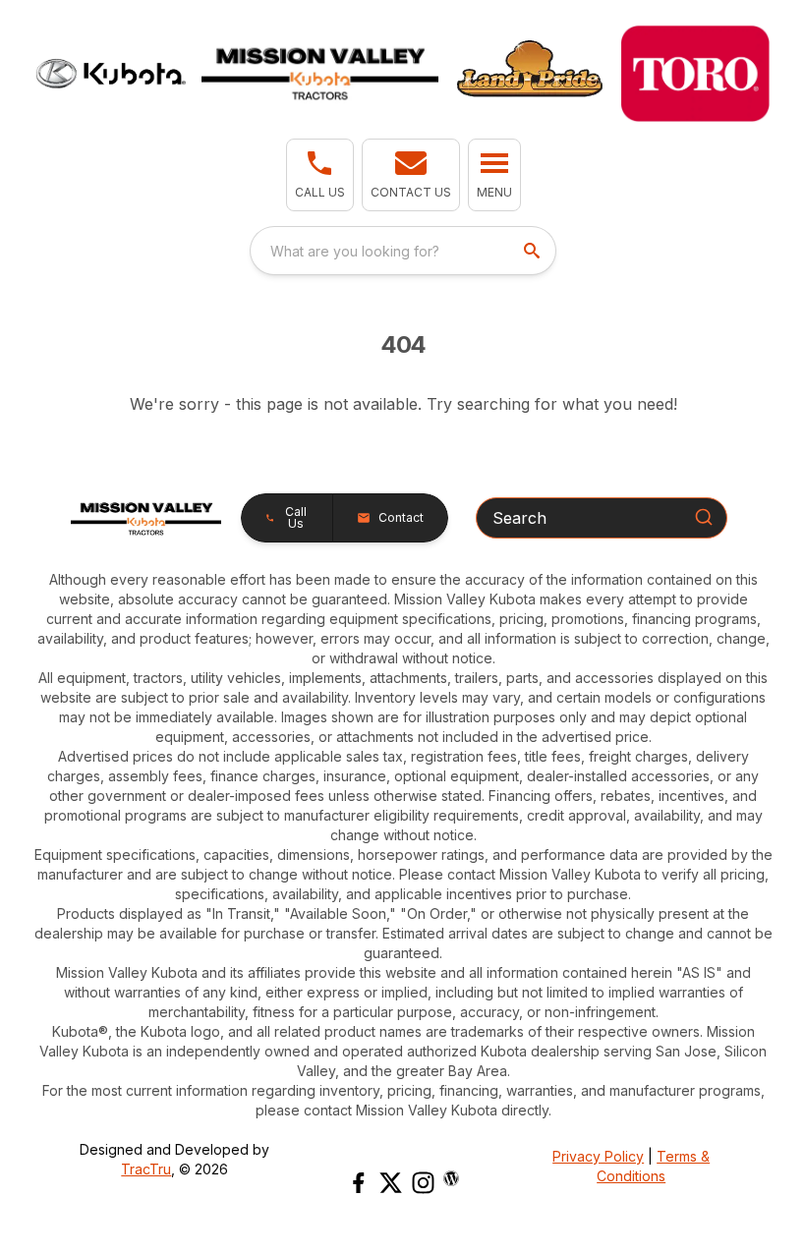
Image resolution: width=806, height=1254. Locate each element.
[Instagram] (423, 1183)
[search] (533, 250)
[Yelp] (451, 1178)
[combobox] (403, 250)
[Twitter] (390, 1183)
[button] (320, 175)
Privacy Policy (598, 1156)
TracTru (146, 1169)
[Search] (703, 517)
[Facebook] (358, 1183)
